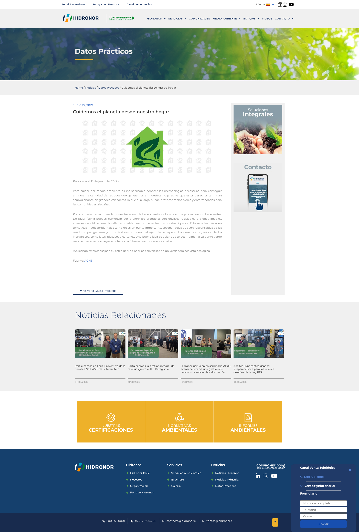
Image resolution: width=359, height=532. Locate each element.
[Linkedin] (280, 4)
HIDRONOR (154, 18)
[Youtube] (291, 4)
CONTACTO (282, 18)
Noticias (249, 18)
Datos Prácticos (108, 87)
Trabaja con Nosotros (106, 4)
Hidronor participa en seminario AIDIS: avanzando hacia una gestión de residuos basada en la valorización (206, 369)
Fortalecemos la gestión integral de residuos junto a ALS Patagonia (151, 367)
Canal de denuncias (139, 4)
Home (79, 87)
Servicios (175, 18)
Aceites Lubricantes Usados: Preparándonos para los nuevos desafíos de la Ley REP (254, 369)
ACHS (88, 260)
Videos (267, 18)
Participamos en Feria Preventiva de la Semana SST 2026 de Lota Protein (100, 367)
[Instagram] (285, 4)
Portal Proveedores (73, 4)
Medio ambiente (225, 18)
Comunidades (199, 18)
